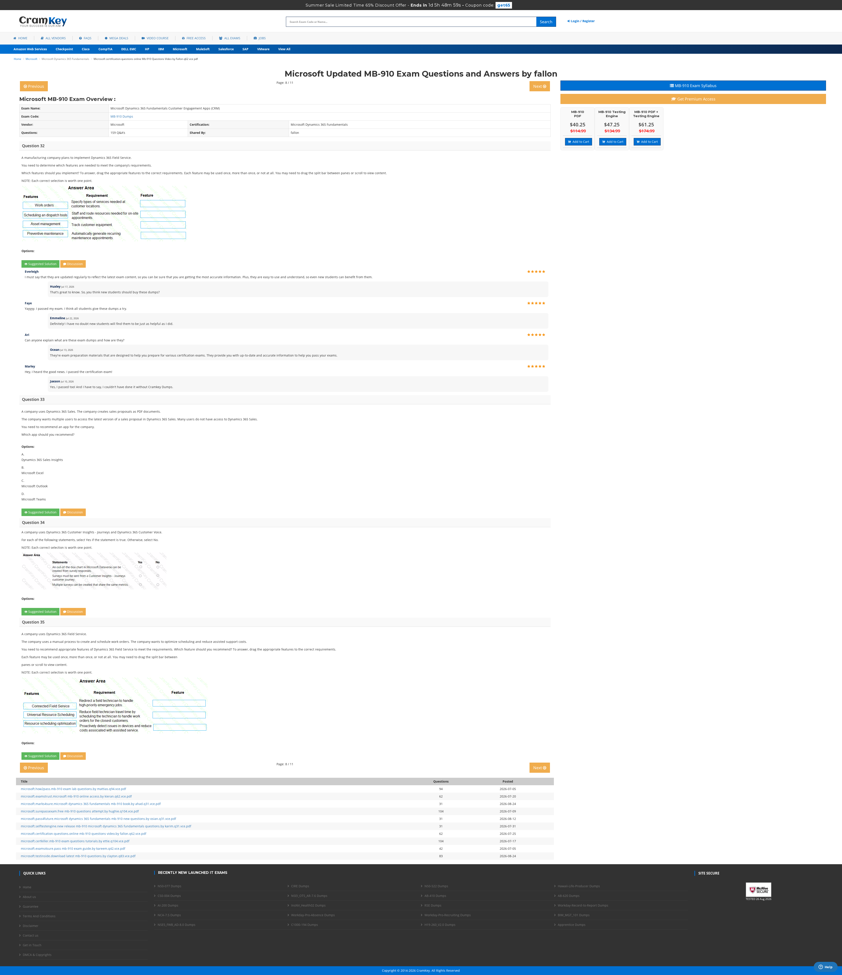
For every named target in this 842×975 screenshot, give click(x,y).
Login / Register (582, 21)
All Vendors (55, 38)
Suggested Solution (42, 264)
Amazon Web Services (30, 49)
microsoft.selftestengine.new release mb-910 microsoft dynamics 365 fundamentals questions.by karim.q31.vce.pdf (106, 826)
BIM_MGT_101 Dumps (574, 915)
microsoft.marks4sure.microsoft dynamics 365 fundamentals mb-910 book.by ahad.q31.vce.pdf (91, 804)
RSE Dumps (433, 905)
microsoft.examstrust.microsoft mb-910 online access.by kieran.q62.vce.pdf (76, 796)
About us (29, 897)
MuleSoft (203, 49)
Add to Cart (580, 142)
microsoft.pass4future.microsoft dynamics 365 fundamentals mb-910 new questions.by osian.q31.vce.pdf (98, 819)
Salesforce (226, 49)
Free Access (196, 38)
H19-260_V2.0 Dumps (440, 925)
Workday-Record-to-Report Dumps (583, 905)
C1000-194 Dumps (304, 925)
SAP (245, 49)
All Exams (231, 38)
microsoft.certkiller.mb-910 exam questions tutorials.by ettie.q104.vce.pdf (75, 841)
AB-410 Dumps (435, 896)
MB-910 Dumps (122, 116)
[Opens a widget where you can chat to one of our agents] (825, 967)
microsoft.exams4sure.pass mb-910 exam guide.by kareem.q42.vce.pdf (73, 848)
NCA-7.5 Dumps (169, 915)
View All (284, 49)
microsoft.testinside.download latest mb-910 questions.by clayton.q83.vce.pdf (78, 856)
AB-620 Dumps (569, 896)
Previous (35, 86)
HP (147, 49)
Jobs (262, 38)
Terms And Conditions (39, 916)
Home (22, 38)
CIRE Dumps (300, 886)
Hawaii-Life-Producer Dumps (579, 886)
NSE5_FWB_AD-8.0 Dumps (176, 925)
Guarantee (30, 906)
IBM (161, 49)
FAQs (87, 38)
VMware (263, 49)
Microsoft (180, 49)
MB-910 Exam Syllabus (695, 85)
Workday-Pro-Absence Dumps (313, 915)
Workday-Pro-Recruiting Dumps (448, 915)
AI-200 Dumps (168, 905)
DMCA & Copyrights (37, 955)
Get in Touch (32, 945)
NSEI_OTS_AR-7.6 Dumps (309, 896)
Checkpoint (64, 49)
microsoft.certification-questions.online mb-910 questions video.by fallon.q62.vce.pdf (83, 834)
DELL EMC (128, 49)
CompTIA (105, 49)
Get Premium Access (695, 99)
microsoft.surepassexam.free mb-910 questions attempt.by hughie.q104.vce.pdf (80, 811)
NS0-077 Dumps (169, 886)
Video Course (157, 38)
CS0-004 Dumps (169, 896)
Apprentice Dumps (571, 925)
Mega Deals (118, 38)
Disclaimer (30, 926)
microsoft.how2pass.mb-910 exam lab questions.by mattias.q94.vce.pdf (73, 789)
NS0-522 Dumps (436, 886)
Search (546, 21)
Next (538, 86)
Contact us (30, 935)
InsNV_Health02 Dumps (308, 905)
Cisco (86, 49)
